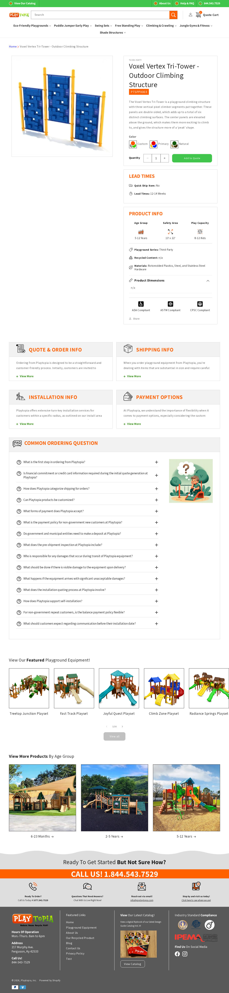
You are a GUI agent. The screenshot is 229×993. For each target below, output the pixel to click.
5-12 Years (184, 836)
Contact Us (73, 948)
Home (13, 46)
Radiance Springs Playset (209, 713)
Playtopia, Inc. (28, 980)
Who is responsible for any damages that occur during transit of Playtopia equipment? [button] (78, 556)
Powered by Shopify (49, 980)
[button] (170, 280)
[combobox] (104, 15)
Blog (69, 943)
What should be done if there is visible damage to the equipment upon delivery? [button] (74, 567)
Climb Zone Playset (164, 713)
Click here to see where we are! (196, 900)
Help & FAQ (187, 3)
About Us (164, 3)
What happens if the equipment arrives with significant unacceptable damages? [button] (74, 578)
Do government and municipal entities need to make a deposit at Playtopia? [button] (72, 534)
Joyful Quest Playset (119, 713)
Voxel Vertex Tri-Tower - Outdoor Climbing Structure (54, 46)
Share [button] (136, 318)
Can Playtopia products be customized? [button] (49, 500)
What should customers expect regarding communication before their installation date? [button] (79, 623)
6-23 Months (40, 836)
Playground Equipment (81, 927)
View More (26, 376)
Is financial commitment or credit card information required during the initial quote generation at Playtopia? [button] (85, 475)
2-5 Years (112, 836)
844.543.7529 (212, 3)
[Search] (173, 15)
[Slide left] (107, 726)
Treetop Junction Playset (29, 713)
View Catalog (132, 964)
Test (69, 959)
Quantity (134, 157)
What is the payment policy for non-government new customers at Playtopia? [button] (72, 522)
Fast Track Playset (74, 713)
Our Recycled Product (80, 938)
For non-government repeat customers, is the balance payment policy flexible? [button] (74, 612)
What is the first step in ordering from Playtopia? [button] (54, 462)
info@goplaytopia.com (141, 900)
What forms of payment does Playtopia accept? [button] (53, 511)
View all (115, 736)
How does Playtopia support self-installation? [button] (52, 601)
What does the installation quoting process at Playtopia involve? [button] (64, 590)
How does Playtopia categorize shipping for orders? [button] (56, 489)
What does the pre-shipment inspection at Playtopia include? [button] (62, 545)
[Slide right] (122, 726)
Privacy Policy (75, 954)
